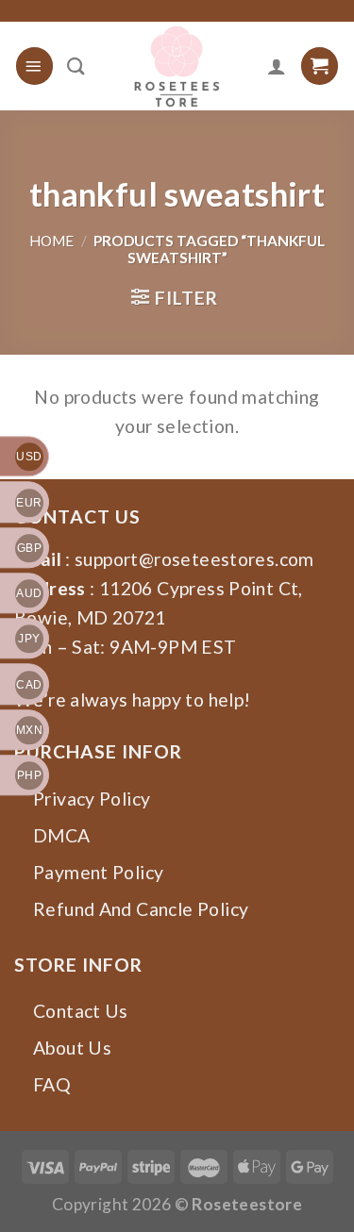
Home (51, 240)
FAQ (52, 1084)
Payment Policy (98, 872)
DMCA (62, 835)
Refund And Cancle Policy (140, 909)
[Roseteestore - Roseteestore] (176, 66)
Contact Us (80, 1011)
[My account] (276, 66)
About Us (72, 1047)
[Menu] (34, 65)
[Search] (76, 66)
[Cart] (319, 65)
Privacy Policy (91, 798)
